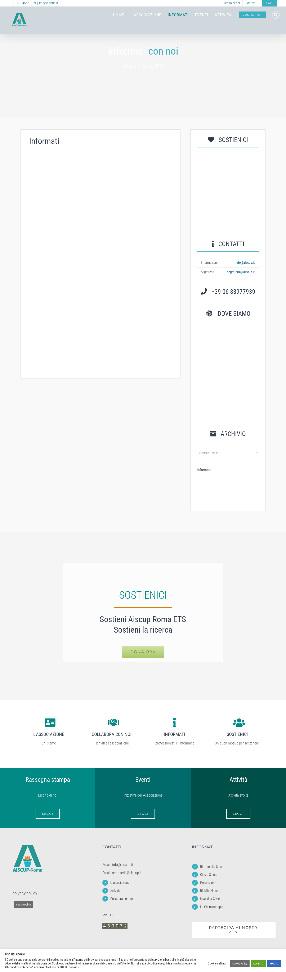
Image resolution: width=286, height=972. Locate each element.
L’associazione (119, 883)
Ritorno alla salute (53, 208)
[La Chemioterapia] (219, 490)
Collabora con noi (121, 899)
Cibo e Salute (126, 208)
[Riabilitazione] (250, 478)
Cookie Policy (23, 904)
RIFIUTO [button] (274, 963)
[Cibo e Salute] (219, 478)
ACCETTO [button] (258, 963)
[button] (276, 14)
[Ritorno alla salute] (204, 479)
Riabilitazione (126, 281)
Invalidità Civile (50, 354)
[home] (28, 848)
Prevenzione (47, 281)
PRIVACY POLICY (25, 893)
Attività (115, 891)
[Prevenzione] (234, 479)
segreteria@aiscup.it (241, 272)
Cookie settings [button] (217, 963)
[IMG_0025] (228, 155)
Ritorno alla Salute (212, 867)
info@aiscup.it (48, 3)
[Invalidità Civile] (204, 489)
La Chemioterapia (130, 354)
